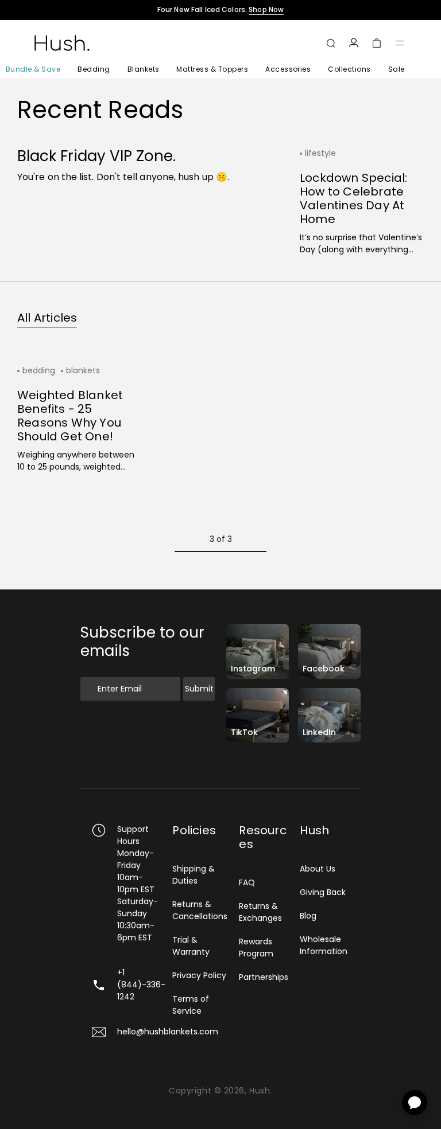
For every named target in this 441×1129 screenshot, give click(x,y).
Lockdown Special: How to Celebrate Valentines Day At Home (353, 198)
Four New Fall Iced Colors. (220, 10)
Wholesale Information (323, 945)
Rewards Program (256, 947)
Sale (396, 69)
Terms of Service (190, 1005)
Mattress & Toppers (212, 69)
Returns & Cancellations (199, 910)
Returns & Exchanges (260, 912)
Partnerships (263, 977)
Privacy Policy (199, 975)
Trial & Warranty (191, 946)
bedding (38, 370)
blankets (83, 370)
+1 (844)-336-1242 (141, 984)
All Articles (47, 318)
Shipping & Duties (193, 874)
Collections (349, 69)
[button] (400, 43)
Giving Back (323, 892)
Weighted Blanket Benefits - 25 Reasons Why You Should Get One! (70, 415)
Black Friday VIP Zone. (96, 156)
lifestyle (320, 153)
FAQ (247, 882)
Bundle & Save (33, 69)
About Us (317, 868)
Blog (308, 915)
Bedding (94, 69)
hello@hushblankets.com (167, 1031)
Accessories (288, 69)
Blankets (143, 69)
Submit (199, 688)
